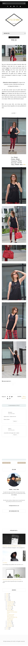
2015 (7, 600)
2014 (7, 627)
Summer (24, 398)
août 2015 (9, 606)
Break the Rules (10, 610)
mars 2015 (9, 623)
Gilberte (9, 428)
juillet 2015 (9, 608)
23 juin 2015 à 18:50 (11, 413)
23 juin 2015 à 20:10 (11, 430)
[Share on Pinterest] (10, 396)
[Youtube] (20, 6)
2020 (7, 593)
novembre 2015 (10, 602)
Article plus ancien (21, 462)
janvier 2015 (9, 626)
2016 (7, 598)
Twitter (14, 385)
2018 (7, 596)
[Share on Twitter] (12, 396)
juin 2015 (9, 609)
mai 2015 (9, 621)
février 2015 (9, 625)
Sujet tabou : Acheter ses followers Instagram (12, 545)
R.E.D (8, 613)
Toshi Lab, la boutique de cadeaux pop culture (12, 579)
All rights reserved (20, 641)
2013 (7, 629)
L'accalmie (5, 562)
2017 (7, 597)
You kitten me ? (10, 618)
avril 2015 (9, 622)
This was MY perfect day (12, 617)
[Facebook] (7, 6)
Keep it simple (10, 619)
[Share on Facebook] (7, 396)
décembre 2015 (10, 601)
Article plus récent (6, 462)
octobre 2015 (10, 604)
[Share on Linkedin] (7, 398)
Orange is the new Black (12, 612)
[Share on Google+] (10, 398)
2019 (7, 595)
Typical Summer (10, 615)
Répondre (15, 421)
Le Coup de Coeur (10, 614)
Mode (24, 396)
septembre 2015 (10, 605)
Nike (24, 164)
